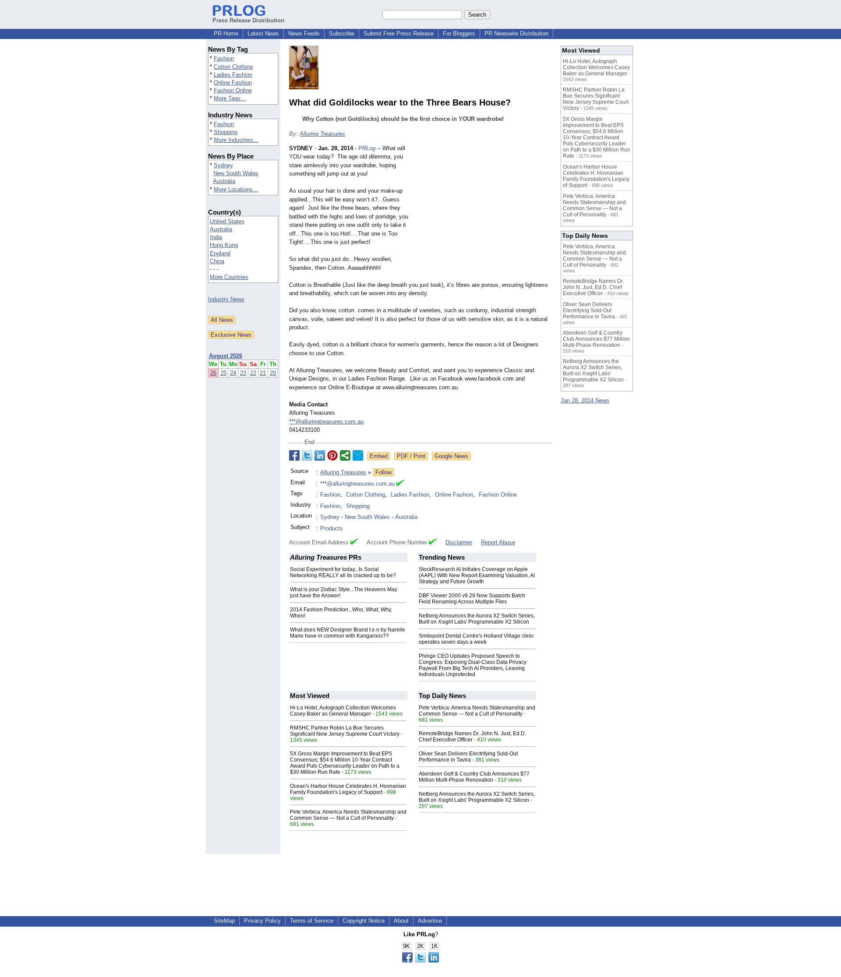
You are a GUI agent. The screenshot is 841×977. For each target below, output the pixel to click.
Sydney (223, 165)
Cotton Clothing (233, 66)
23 (243, 373)
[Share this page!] (420, 960)
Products (331, 528)
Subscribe (341, 33)
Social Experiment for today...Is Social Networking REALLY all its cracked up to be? (343, 572)
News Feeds (304, 33)
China (217, 261)
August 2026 (225, 356)
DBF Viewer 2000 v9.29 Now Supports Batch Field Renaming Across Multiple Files (472, 599)
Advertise (430, 920)
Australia (224, 181)
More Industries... (236, 140)
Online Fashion (233, 82)
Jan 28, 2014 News (585, 400)
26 (213, 373)
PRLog (366, 148)
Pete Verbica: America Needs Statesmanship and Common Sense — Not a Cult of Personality (348, 815)
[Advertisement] (486, 208)
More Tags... (230, 98)
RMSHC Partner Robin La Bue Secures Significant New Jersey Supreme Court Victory (344, 731)
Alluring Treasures (322, 134)
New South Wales (235, 173)
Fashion (224, 58)
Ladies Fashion (233, 74)
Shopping (225, 132)
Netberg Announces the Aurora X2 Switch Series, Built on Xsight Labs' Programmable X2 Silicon (477, 619)
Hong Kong (224, 245)
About (401, 920)
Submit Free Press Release (399, 33)
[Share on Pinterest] (332, 455)
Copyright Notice (364, 920)
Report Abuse (498, 542)
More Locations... (236, 189)
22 (253, 373)
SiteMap (224, 920)
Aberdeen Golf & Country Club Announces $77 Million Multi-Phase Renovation (474, 777)
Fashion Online (233, 90)
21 (263, 373)
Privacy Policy (262, 920)
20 (273, 373)
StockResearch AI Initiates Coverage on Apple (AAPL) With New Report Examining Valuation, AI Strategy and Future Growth (477, 575)
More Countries (229, 277)
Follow (383, 472)
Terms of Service (311, 920)
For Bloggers (459, 33)
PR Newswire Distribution (516, 33)
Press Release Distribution (248, 20)
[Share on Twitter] (307, 455)
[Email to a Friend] (358, 455)
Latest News (263, 33)
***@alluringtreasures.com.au (326, 421)
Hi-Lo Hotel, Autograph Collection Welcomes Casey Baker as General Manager (343, 711)
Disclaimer (458, 542)
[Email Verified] (400, 484)
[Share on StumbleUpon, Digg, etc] (345, 455)
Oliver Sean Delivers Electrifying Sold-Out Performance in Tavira (468, 757)
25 (223, 373)
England (220, 253)
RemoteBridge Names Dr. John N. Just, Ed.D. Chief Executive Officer (472, 736)
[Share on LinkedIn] (319, 455)
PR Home (226, 33)
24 (233, 373)
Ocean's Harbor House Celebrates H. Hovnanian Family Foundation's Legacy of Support (348, 789)
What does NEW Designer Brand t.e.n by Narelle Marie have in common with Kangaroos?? (347, 633)
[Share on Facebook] (294, 455)
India (216, 237)
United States (227, 221)
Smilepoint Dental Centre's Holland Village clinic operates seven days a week (476, 639)
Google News (451, 456)
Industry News (226, 299)
